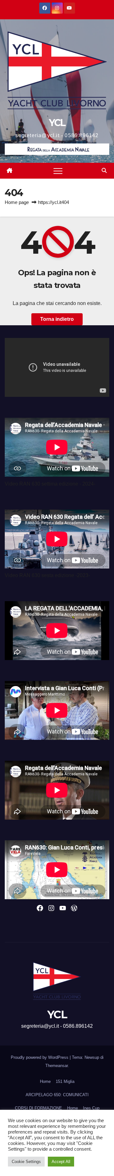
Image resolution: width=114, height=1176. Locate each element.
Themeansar (56, 1065)
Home (45, 1081)
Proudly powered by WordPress (40, 1057)
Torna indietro (57, 319)
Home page (17, 202)
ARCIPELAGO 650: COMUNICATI (57, 1094)
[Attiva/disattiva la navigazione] (57, 170)
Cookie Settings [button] (26, 1161)
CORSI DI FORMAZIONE (38, 1108)
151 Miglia (65, 1081)
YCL (57, 123)
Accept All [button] (61, 1161)
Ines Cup (91, 1108)
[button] (104, 170)
